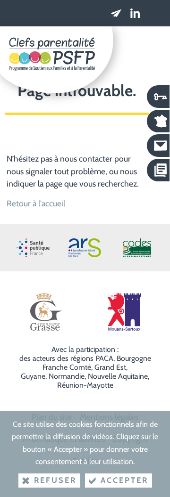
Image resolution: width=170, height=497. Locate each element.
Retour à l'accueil (36, 203)
